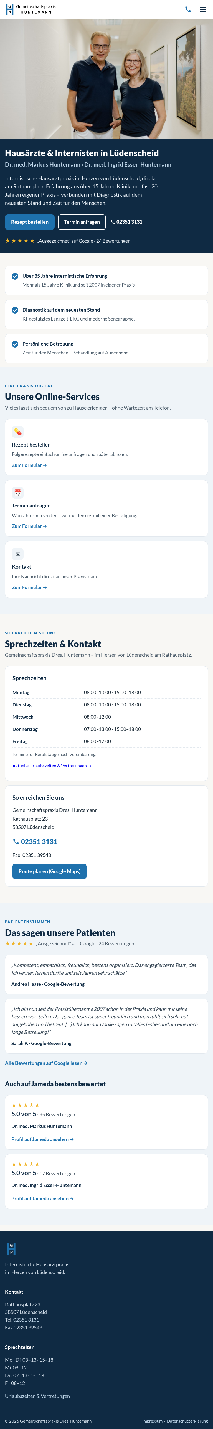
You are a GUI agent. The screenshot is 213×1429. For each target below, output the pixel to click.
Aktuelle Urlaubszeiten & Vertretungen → (52, 765)
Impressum (152, 1420)
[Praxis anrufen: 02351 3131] (188, 9)
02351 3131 (129, 222)
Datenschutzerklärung (187, 1420)
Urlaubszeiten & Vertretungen (37, 1396)
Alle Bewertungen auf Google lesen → (46, 1063)
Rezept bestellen (30, 222)
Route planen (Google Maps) (49, 871)
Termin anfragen (82, 222)
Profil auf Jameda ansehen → (42, 1139)
